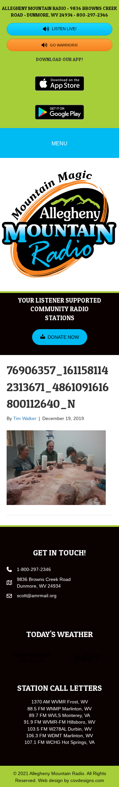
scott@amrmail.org (37, 595)
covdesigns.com (87, 780)
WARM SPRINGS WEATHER (59, 658)
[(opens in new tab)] (59, 83)
